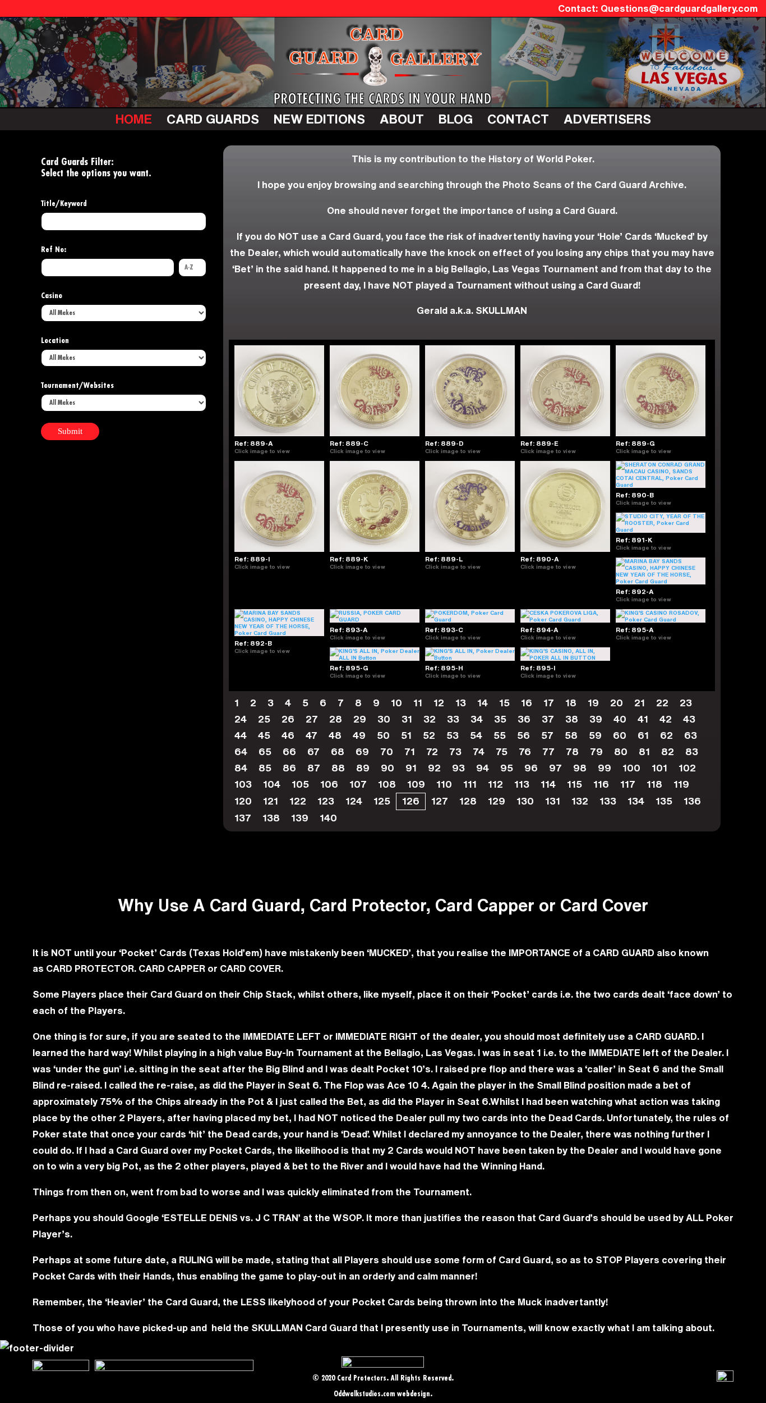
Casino (51, 295)
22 (662, 702)
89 (363, 768)
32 (429, 719)
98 (580, 768)
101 (659, 768)
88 (338, 768)
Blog (456, 118)
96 (531, 768)
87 (313, 768)
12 (438, 702)
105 (300, 784)
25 (264, 719)
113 (521, 784)
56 (523, 735)
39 (595, 719)
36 (524, 719)
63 (690, 735)
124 (353, 801)
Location (55, 340)
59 (595, 735)
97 (555, 768)
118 (654, 784)
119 (681, 784)
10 (396, 702)
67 (313, 751)
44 (240, 735)
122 (297, 801)
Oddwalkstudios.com (364, 1394)
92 (434, 768)
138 (271, 817)
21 (639, 702)
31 (407, 719)
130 (525, 801)
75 (501, 751)
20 (616, 702)
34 (476, 719)
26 (288, 719)
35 (500, 719)
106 (329, 784)
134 (635, 801)
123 (325, 801)
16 (526, 702)
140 (328, 817)
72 (432, 751)
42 (665, 719)
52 (429, 735)
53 (452, 735)
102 (687, 768)
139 (299, 817)
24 (240, 719)
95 (506, 768)
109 (416, 784)
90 (387, 768)
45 (264, 735)
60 (619, 735)
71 (409, 751)
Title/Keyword (64, 203)
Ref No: (54, 249)
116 (601, 784)
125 (381, 801)
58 (571, 735)
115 (574, 784)
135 (664, 801)
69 (362, 751)
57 (547, 735)
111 (470, 784)
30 (383, 719)
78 (572, 751)
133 (607, 801)
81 (644, 751)
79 (596, 751)
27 (312, 719)
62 (666, 735)
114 (548, 784)
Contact (518, 118)
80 (620, 751)
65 (265, 751)
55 (499, 735)
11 (417, 702)
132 (579, 801)
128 (468, 801)
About (402, 118)
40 (619, 719)
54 (476, 735)
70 (386, 751)
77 (548, 751)
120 (243, 801)
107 (358, 784)
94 (482, 768)
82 (667, 751)
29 (359, 719)
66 (289, 751)
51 (406, 735)
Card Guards (213, 118)
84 (240, 768)
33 (453, 719)
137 (242, 817)
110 (444, 784)
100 (631, 768)
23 (686, 702)
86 (289, 768)
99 (604, 768)
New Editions (319, 118)
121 (270, 801)
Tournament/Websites (77, 385)
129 (496, 801)
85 (265, 768)
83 (691, 751)
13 (460, 702)
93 (458, 768)
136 (692, 801)
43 (689, 719)
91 (411, 768)
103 (243, 784)
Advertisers (607, 118)
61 (643, 735)
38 (571, 719)
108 (387, 784)
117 (627, 784)
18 (570, 702)
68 (337, 751)
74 (478, 751)
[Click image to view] (294, 451)
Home (134, 118)
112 (495, 784)
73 (455, 751)
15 (504, 702)
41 (643, 719)
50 (383, 735)
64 (240, 751)
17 (548, 702)
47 (311, 735)
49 (359, 735)
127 (439, 801)
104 (271, 784)
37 (548, 719)
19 (593, 702)
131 (552, 801)
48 (335, 735)
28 (335, 719)
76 (525, 751)
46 (288, 735)
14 (482, 702)
